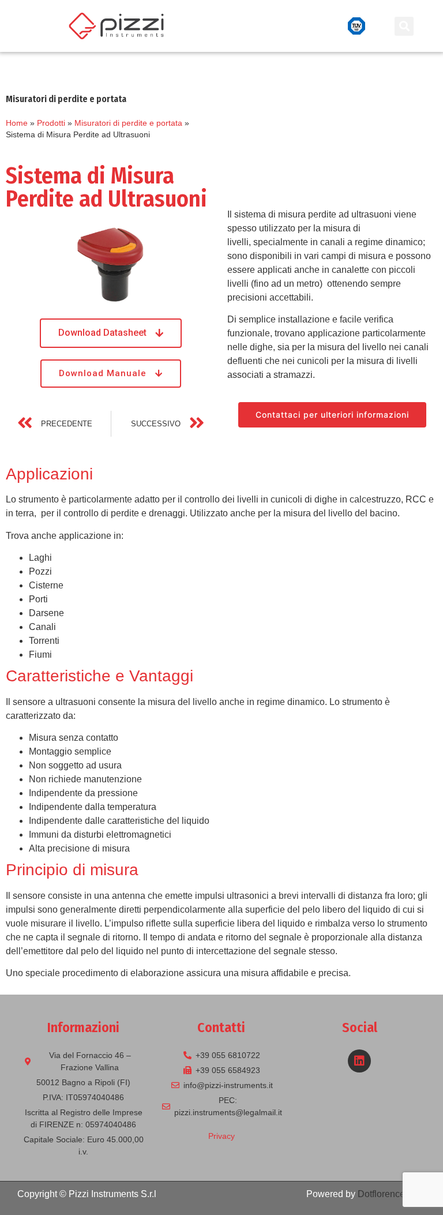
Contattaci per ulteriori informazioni (332, 414)
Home (17, 123)
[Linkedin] (359, 1060)
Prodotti (51, 123)
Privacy (221, 1136)
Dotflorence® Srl (392, 1194)
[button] (316, 26)
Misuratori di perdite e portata (128, 123)
